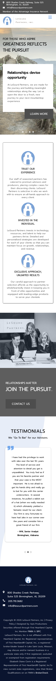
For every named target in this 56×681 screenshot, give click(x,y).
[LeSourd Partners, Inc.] (18, 24)
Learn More (39, 114)
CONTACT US (21, 404)
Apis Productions (38, 623)
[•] (23, 132)
